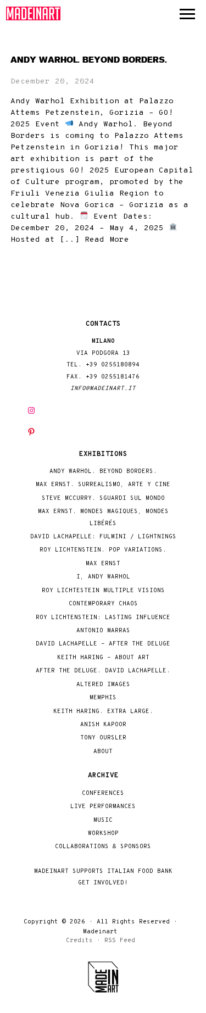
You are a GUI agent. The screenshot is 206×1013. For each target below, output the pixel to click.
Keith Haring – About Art (103, 657)
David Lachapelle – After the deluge (103, 644)
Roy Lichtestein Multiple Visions (103, 590)
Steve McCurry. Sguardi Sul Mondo (103, 498)
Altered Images (103, 684)
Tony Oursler (103, 738)
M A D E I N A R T (33, 13)
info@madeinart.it (103, 388)
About (103, 751)
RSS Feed (119, 940)
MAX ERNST (103, 563)
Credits (79, 940)
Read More (107, 239)
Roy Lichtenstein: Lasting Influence (103, 617)
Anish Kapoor (103, 724)
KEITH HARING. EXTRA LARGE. (103, 711)
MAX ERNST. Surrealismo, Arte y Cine (103, 484)
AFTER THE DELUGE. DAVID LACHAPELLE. (103, 671)
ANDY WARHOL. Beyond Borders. (88, 60)
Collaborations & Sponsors (103, 846)
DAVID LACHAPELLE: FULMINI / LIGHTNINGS (103, 537)
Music (103, 820)
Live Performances (103, 806)
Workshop (103, 833)
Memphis (103, 698)
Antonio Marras (103, 630)
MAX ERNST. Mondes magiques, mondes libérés (103, 517)
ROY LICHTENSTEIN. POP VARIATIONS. (103, 550)
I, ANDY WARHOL (103, 577)
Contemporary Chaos (103, 604)
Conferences (103, 793)
